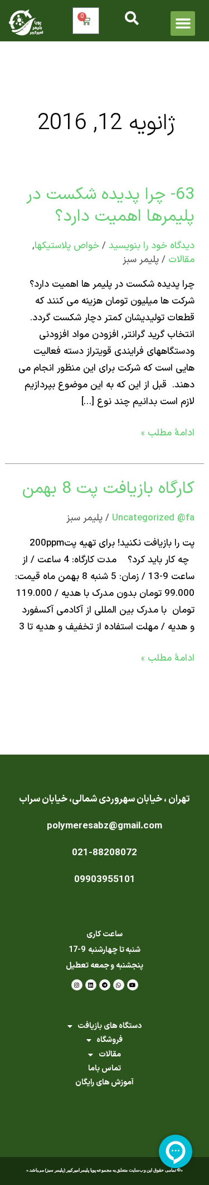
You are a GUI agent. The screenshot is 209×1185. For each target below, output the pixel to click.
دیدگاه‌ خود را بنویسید (152, 246)
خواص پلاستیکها (67, 246)
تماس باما (104, 1068)
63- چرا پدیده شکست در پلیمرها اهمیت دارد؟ (110, 205)
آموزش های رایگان (104, 1082)
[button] (183, 23)
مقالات (181, 260)
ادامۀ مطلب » (168, 432)
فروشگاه (109, 1040)
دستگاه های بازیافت (109, 1026)
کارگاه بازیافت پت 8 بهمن (108, 488)
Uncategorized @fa (153, 518)
